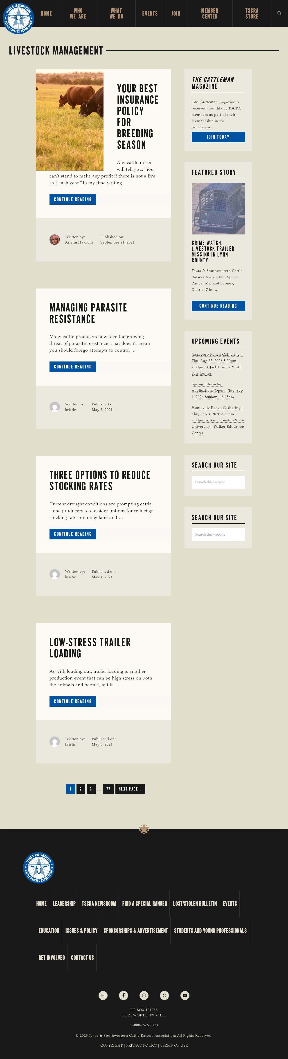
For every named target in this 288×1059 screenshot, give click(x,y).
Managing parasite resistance (89, 313)
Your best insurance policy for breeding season (138, 116)
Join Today (226, 138)
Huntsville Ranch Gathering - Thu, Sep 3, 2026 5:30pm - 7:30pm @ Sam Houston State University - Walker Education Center (218, 420)
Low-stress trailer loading (90, 648)
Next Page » (130, 789)
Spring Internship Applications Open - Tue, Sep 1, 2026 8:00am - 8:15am (217, 391)
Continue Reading (75, 200)
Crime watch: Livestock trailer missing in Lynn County (213, 251)
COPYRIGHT (111, 1046)
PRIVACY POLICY (141, 1046)
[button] (280, 13)
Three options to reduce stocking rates (100, 480)
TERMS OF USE (174, 1046)
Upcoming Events (216, 341)
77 (110, 789)
